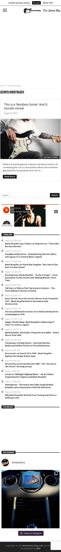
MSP (39, 548)
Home (2, 86)
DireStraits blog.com (33, 546)
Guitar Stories (51, 157)
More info (48, 2)
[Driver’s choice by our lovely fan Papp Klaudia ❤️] (30, 499)
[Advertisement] (30, 48)
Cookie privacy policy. (19, 2)
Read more (10, 176)
